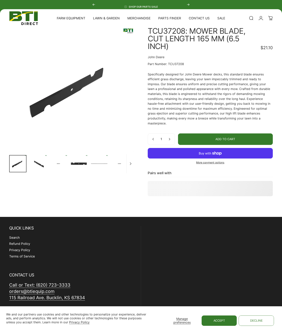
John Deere (156, 57)
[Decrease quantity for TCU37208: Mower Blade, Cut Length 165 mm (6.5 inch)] (152, 139)
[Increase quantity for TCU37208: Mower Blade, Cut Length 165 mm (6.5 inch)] (170, 139)
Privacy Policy (79, 322)
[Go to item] (17, 163)
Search (14, 237)
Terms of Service (22, 256)
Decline (256, 320)
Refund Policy (19, 244)
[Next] (188, 4)
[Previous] (94, 4)
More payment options (210, 162)
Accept (219, 320)
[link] (47, 298)
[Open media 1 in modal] (71, 89)
